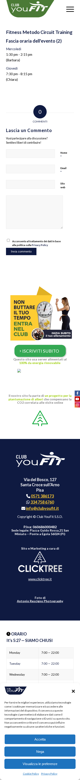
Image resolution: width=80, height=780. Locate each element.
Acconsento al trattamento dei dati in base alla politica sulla (36, 243)
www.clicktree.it (40, 579)
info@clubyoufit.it (42, 508)
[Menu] (68, 9)
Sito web (62, 185)
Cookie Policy (31, 773)
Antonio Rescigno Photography (40, 601)
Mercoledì (13, 49)
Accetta (40, 739)
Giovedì (12, 68)
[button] (73, 691)
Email (63, 170)
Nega (40, 751)
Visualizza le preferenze (40, 764)
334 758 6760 (42, 502)
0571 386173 (42, 496)
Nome (63, 154)
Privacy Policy (49, 773)
